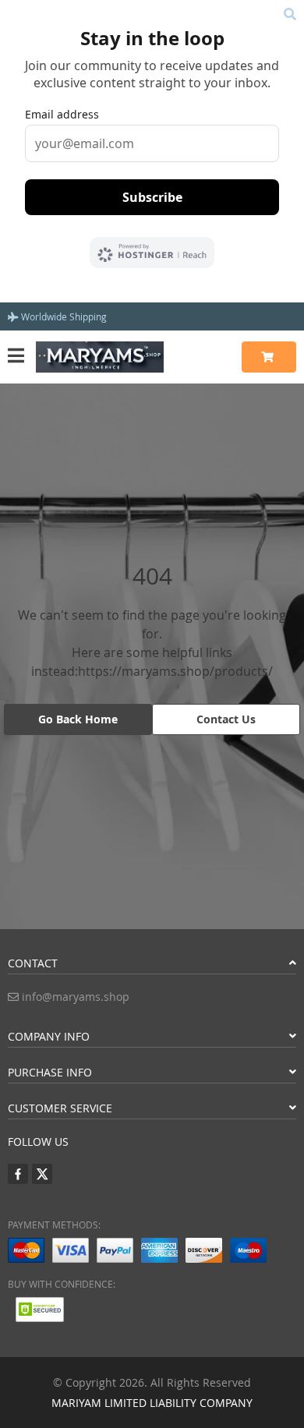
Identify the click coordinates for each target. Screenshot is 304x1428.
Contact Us (226, 719)
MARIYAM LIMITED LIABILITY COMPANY (152, 1402)
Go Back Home (78, 719)
